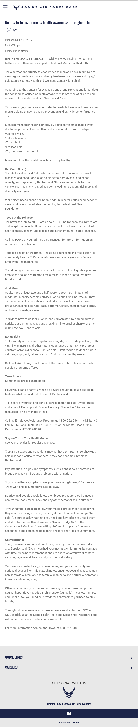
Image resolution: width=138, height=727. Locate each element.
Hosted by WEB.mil (69, 722)
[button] (5, 7)
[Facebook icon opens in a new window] (69, 713)
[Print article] (9, 30)
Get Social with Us (69, 683)
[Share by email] (15, 30)
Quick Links (14, 657)
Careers (11, 667)
